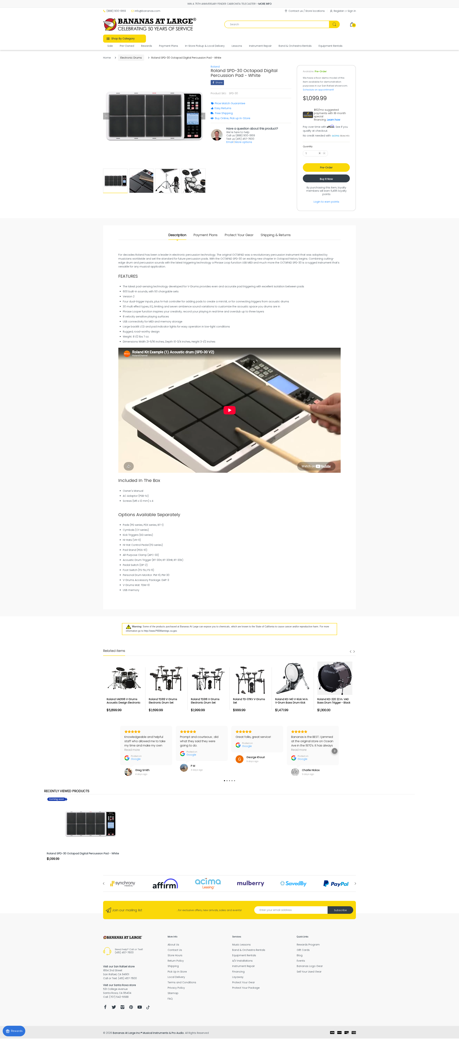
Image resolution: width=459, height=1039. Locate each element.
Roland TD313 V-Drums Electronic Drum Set (163, 701)
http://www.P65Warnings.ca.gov (160, 630)
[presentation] (350, 651)
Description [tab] (177, 235)
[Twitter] (114, 1008)
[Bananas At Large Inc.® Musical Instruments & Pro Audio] (150, 24)
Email (229, 142)
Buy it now (326, 179)
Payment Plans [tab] (205, 235)
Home (107, 57)
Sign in (352, 11)
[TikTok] (148, 1008)
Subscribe (340, 910)
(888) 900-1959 (116, 11)
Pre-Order (326, 167)
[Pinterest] (131, 1008)
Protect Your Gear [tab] (239, 235)
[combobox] (282, 24)
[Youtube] (140, 1008)
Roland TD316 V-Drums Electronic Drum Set (205, 701)
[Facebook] (105, 1008)
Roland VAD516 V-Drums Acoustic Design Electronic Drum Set (123, 702)
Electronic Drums (131, 57)
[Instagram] (122, 1008)
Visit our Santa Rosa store (119, 985)
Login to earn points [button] (326, 202)
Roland (215, 66)
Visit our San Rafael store (119, 966)
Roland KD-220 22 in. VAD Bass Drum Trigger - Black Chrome (333, 702)
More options (243, 142)
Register (339, 11)
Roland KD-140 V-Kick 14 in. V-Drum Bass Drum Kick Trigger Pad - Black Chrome (291, 704)
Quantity (308, 146)
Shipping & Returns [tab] (276, 235)
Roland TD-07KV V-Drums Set (249, 701)
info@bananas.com (147, 11)
